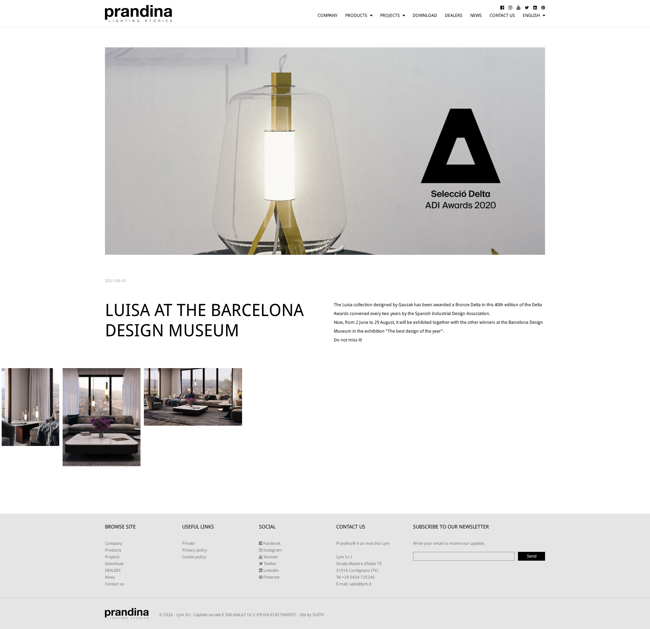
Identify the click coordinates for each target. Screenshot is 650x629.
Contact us (502, 15)
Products (356, 15)
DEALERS (453, 15)
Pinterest (270, 577)
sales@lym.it (360, 584)
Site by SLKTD (312, 614)
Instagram (272, 550)
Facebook (271, 543)
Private (188, 543)
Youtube (270, 557)
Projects (390, 15)
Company (328, 15)
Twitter (269, 563)
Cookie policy (194, 557)
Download (425, 15)
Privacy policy (194, 550)
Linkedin (270, 570)
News (476, 15)
